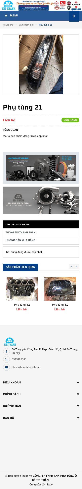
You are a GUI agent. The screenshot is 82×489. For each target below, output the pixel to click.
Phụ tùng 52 (22, 304)
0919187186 (19, 359)
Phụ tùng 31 (60, 304)
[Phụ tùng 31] (60, 289)
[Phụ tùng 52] (22, 289)
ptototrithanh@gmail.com (26, 367)
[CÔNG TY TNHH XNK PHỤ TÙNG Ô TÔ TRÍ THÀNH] (41, 339)
